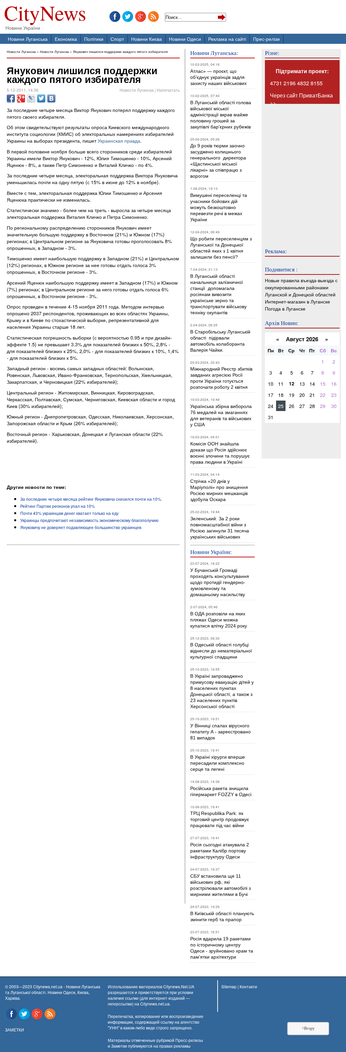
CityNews (45, 14)
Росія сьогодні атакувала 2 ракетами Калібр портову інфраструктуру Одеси (219, 850)
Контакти (248, 986)
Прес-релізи (266, 38)
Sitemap (229, 986)
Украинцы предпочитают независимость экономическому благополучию (89, 520)
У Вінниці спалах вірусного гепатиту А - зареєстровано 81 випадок (220, 731)
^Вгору (308, 1028)
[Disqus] (93, 639)
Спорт (117, 38)
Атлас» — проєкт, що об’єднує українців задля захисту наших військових (218, 77)
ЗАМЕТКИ (14, 1029)
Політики (93, 38)
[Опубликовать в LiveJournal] (31, 98)
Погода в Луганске (285, 308)
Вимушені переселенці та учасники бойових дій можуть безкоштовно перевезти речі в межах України (218, 207)
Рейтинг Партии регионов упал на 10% (57, 506)
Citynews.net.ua (155, 1003)
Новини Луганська (28, 38)
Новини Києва (146, 38)
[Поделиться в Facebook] (11, 98)
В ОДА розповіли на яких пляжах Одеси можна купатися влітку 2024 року (218, 620)
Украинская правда (119, 140)
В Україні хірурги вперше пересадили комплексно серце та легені (217, 763)
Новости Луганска (21, 51)
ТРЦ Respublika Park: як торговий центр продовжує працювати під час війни (219, 819)
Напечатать (168, 90)
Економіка (66, 38)
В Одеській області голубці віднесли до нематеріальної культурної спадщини (221, 651)
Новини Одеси (185, 38)
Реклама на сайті (227, 38)
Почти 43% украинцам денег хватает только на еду (69, 513)
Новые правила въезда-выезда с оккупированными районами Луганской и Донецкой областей (301, 287)
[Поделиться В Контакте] (51, 98)
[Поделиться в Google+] (21, 98)
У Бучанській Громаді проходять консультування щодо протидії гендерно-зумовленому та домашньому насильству (219, 582)
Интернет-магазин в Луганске (297, 301)
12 (291, 383)
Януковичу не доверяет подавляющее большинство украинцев (80, 527)
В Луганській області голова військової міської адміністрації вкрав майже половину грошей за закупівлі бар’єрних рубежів (220, 114)
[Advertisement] (86, 465)
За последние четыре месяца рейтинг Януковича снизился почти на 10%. (91, 499)
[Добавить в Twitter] (41, 98)
